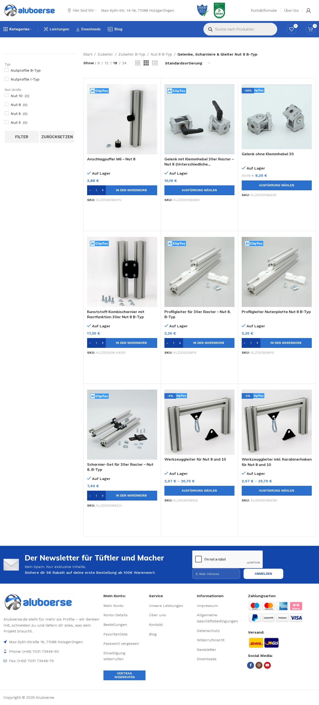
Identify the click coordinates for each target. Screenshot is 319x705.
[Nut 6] (6, 113)
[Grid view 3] (146, 63)
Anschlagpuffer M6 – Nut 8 (111, 159)
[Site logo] (30, 10)
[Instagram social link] (258, 665)
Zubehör (105, 54)
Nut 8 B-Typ (161, 54)
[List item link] (124, 606)
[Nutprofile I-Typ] (6, 79)
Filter (21, 136)
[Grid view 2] (137, 63)
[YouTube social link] (267, 665)
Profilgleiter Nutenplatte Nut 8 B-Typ (276, 311)
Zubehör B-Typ (131, 54)
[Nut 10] (6, 95)
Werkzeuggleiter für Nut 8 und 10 (195, 459)
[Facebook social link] (250, 665)
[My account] (308, 10)
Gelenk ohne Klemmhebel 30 (268, 154)
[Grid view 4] (155, 63)
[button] (122, 190)
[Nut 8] (6, 104)
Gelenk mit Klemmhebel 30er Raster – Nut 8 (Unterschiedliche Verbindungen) (199, 164)
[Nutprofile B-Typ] (6, 70)
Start (87, 54)
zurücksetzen (57, 136)
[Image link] (52, 602)
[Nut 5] (6, 122)
